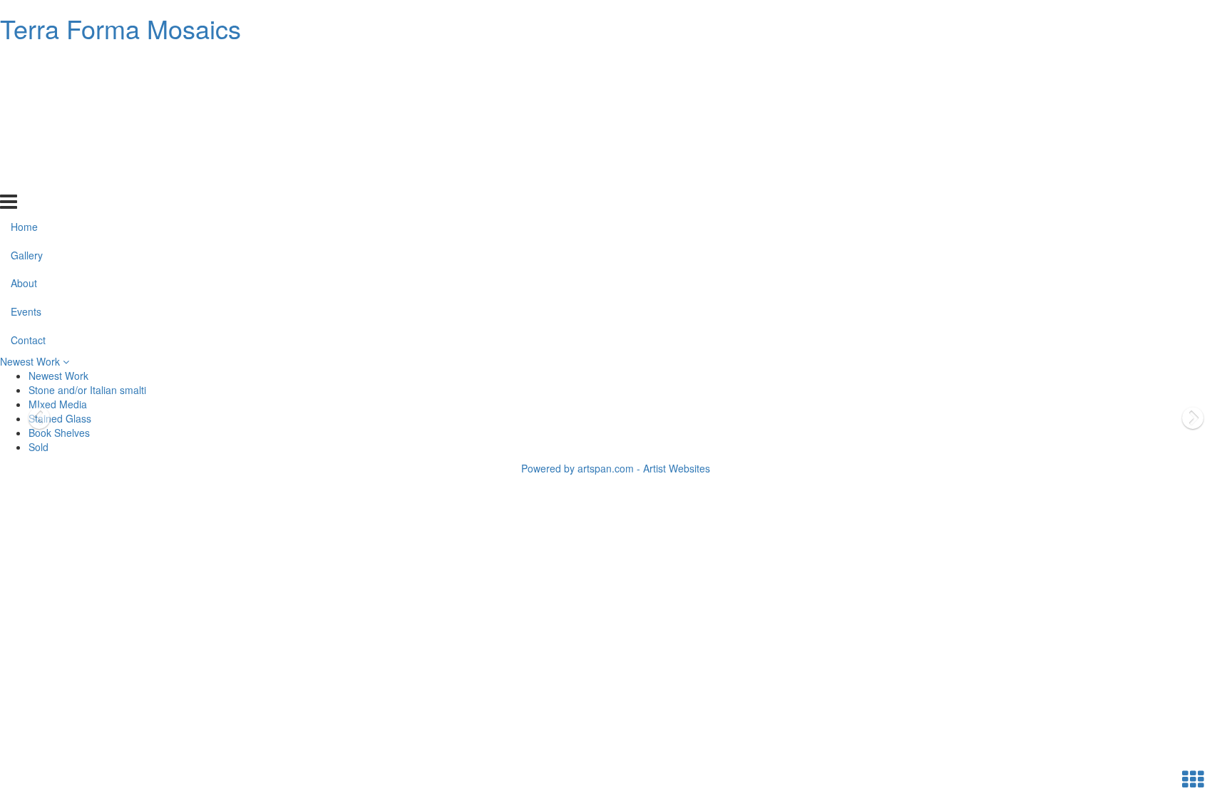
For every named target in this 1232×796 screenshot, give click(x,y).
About (24, 121)
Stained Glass (60, 418)
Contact (28, 178)
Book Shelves (59, 432)
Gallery (27, 93)
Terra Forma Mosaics (120, 28)
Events (26, 150)
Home (24, 64)
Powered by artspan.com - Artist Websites (615, 468)
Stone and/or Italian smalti (87, 390)
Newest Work (31, 361)
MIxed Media (58, 404)
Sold (38, 447)
